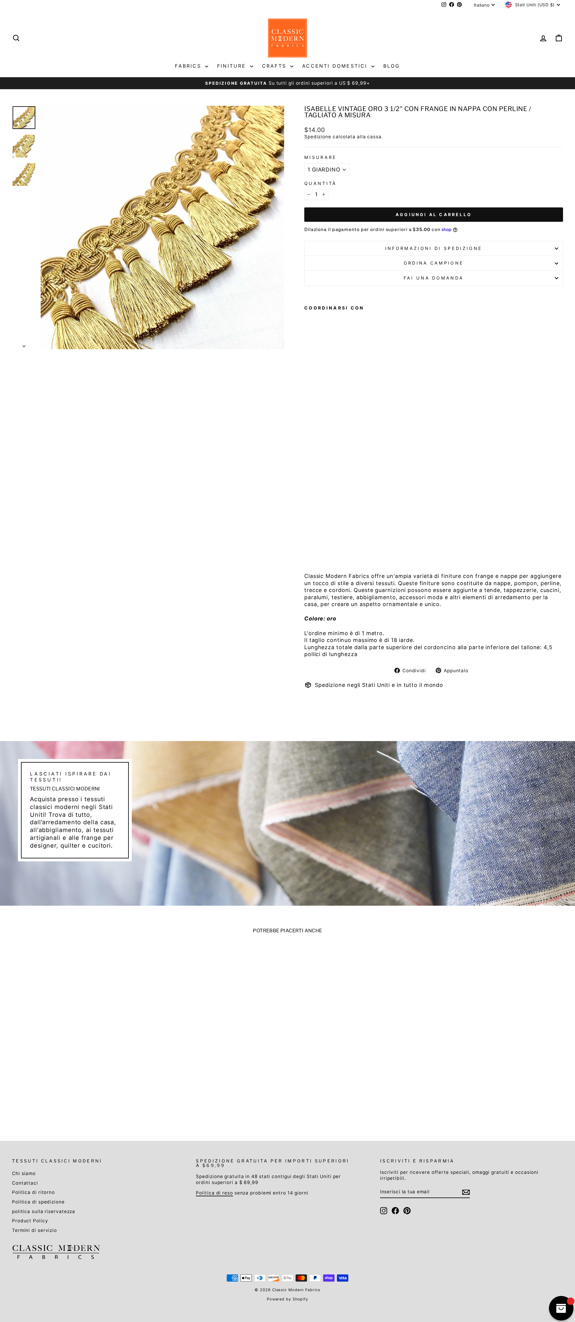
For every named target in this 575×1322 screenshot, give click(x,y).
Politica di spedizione (38, 1202)
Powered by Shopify (287, 1299)
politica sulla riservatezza (43, 1211)
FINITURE (233, 66)
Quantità (320, 183)
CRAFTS (275, 66)
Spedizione (317, 136)
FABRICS (189, 66)
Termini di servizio (34, 1230)
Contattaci (25, 1183)
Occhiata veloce (78, 1074)
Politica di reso (214, 1193)
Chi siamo (24, 1173)
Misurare (320, 157)
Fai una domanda (434, 277)
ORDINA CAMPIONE (434, 262)
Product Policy (30, 1221)
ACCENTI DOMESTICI (336, 66)
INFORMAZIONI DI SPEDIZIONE (433, 248)
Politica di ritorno (33, 1192)
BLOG (391, 66)
